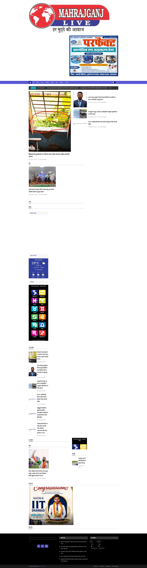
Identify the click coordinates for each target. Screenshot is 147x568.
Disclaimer (108, 566)
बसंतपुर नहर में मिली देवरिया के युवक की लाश (82, 461)
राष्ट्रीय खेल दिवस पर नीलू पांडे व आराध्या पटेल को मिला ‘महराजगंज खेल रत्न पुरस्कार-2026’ (42, 428)
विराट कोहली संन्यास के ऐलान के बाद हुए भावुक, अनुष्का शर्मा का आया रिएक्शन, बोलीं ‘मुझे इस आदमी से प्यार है (38, 473)
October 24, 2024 (34, 194)
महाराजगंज (38, 149)
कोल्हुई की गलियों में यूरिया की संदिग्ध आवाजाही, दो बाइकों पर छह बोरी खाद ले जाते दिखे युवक (42, 412)
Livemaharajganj (43, 159)
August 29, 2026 (33, 159)
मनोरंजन (66, 82)
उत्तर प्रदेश (33, 149)
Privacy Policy (115, 566)
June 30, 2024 (33, 478)
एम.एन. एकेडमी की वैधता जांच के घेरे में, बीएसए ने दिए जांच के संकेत (73, 556)
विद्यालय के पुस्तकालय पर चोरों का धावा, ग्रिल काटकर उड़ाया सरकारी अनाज (73, 542)
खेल (56, 82)
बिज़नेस (61, 82)
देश (33, 82)
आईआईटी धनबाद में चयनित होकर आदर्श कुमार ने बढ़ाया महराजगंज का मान (51, 518)
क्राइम (52, 82)
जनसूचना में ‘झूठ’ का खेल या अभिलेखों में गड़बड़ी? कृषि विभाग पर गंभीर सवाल (85, 88)
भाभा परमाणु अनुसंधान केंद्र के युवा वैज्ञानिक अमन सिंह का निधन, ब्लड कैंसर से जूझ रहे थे (54, 88)
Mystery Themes (42, 566)
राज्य (42, 82)
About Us (96, 566)
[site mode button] (114, 82)
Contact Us (102, 566)
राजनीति (47, 82)
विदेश (38, 82)
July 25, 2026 (35, 521)
